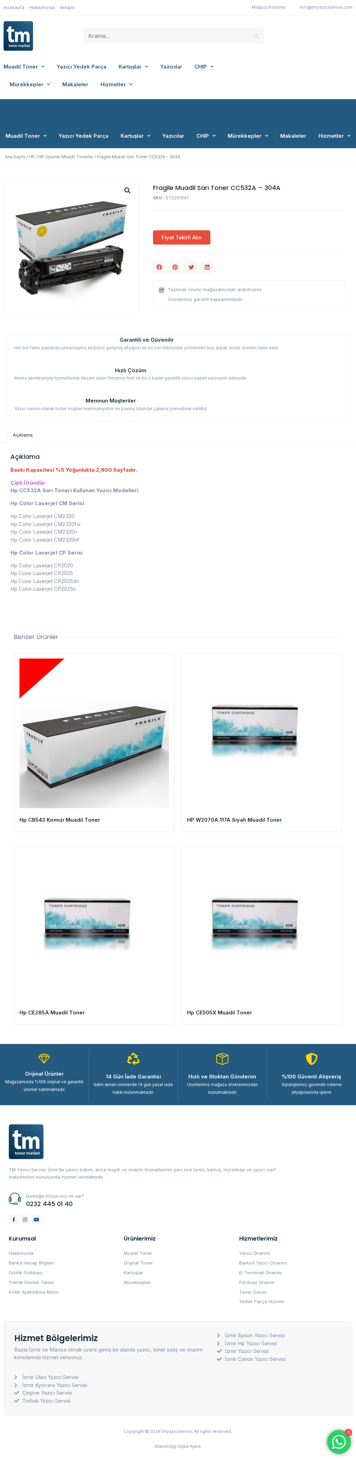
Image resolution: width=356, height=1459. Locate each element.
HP (32, 156)
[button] (159, 267)
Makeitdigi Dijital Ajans (178, 1446)
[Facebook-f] (13, 1220)
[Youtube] (36, 1220)
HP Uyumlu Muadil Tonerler (66, 156)
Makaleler (75, 84)
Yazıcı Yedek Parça (81, 66)
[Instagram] (25, 1220)
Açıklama (23, 435)
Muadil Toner (20, 66)
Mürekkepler (26, 84)
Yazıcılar (171, 66)
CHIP (200, 66)
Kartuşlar (130, 66)
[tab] (22, 435)
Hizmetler (113, 84)
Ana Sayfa (15, 156)
